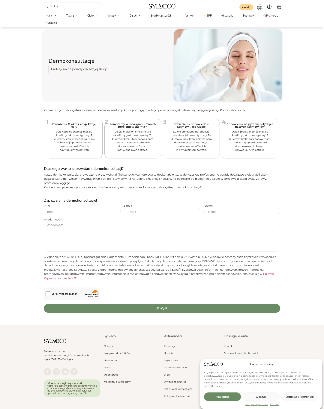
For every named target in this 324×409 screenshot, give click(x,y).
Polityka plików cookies (178, 388)
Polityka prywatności (256, 404)
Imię (47, 205)
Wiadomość (52, 219)
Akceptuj (222, 396)
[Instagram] (56, 371)
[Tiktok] (74, 371)
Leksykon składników (117, 353)
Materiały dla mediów (117, 381)
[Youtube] (65, 371)
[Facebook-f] (47, 371)
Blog (167, 374)
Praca (107, 367)
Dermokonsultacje (175, 367)
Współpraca (111, 374)
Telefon (208, 205)
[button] (51, 15)
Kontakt (274, 404)
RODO (72, 278)
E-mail (128, 205)
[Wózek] (279, 6)
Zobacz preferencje (300, 396)
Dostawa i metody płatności (241, 353)
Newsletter (110, 360)
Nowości (169, 353)
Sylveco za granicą (175, 381)
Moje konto (171, 360)
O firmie (109, 346)
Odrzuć (261, 396)
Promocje (170, 346)
